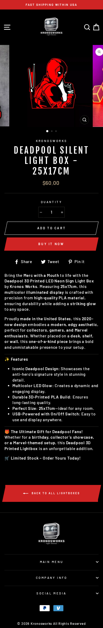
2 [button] (52, 131)
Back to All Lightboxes (55, 492)
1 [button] (47, 131)
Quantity (51, 202)
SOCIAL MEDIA (51, 593)
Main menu (51, 561)
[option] (51, 5)
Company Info (51, 577)
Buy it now (51, 244)
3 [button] (56, 131)
